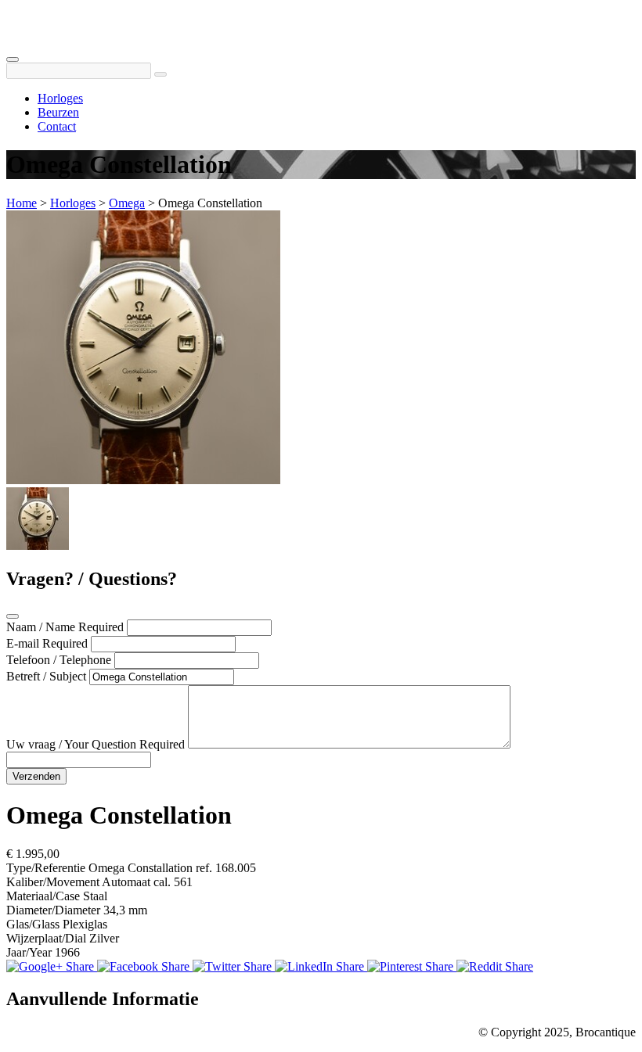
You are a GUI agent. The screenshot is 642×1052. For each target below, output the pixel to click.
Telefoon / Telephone (58, 659)
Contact (57, 126)
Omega (127, 203)
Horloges (60, 98)
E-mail (22, 643)
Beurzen (58, 112)
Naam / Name (40, 627)
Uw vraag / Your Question (71, 744)
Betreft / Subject (46, 676)
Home (21, 203)
